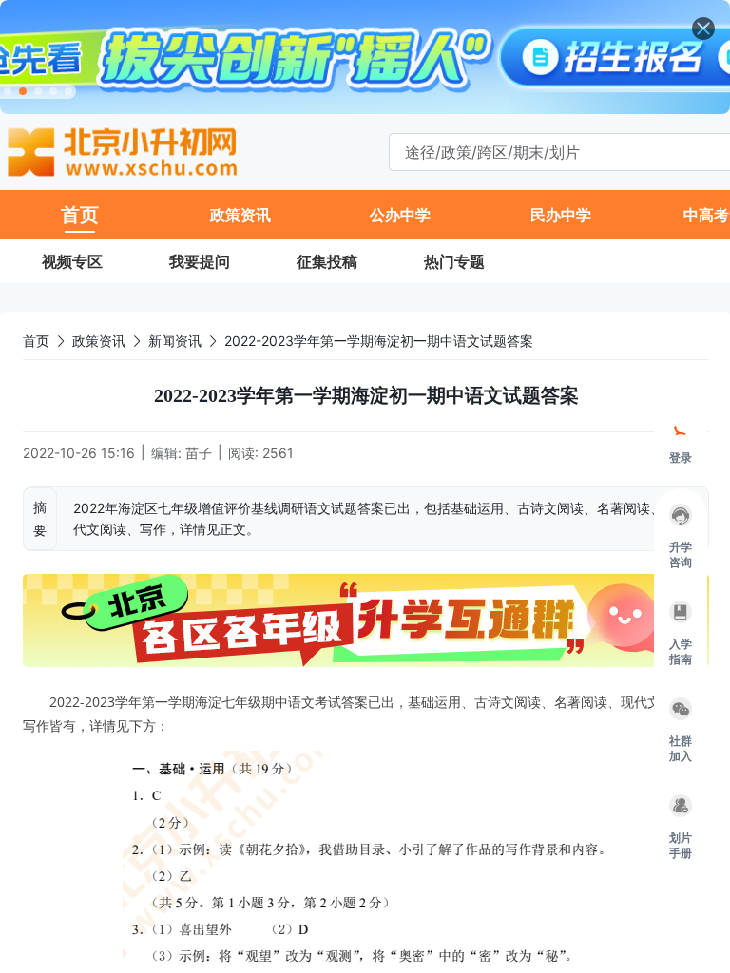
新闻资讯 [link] (175, 341)
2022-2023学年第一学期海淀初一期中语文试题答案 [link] (378, 341)
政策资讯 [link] (98, 341)
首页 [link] (36, 341)
